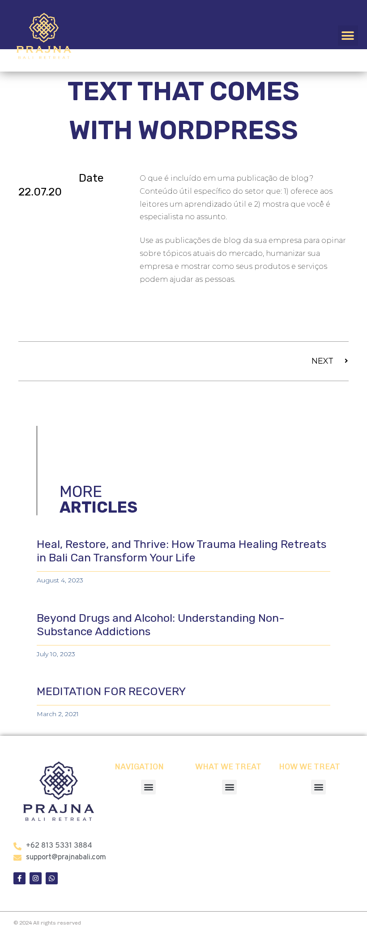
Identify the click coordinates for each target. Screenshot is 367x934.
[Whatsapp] (52, 878)
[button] (348, 35)
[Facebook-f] (19, 878)
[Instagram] (36, 878)
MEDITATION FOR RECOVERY (111, 691)
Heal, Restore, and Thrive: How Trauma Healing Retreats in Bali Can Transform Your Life (181, 551)
